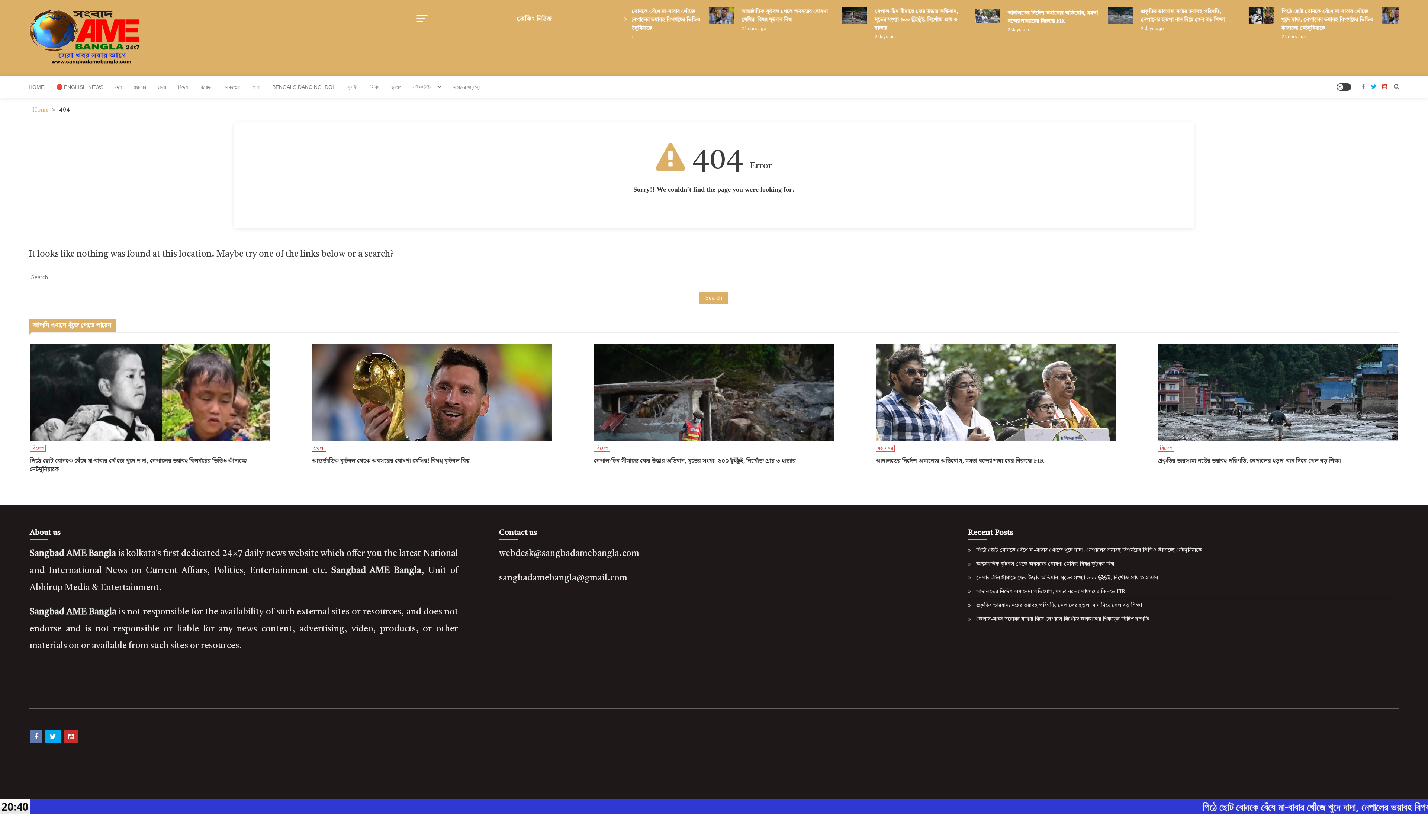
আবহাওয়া (232, 87)
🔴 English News (79, 87)
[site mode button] (1344, 87)
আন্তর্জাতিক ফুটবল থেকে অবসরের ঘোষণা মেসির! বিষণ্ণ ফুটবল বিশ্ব (391, 461)
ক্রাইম (352, 87)
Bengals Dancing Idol (303, 87)
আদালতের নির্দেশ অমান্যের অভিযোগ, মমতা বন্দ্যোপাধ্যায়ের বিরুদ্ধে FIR (960, 461)
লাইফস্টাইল (422, 87)
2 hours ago (720, 28)
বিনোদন (206, 87)
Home (36, 87)
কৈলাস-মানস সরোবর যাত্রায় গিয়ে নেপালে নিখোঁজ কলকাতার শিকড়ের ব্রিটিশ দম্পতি (1062, 619)
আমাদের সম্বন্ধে (466, 87)
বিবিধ (374, 87)
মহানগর (140, 87)
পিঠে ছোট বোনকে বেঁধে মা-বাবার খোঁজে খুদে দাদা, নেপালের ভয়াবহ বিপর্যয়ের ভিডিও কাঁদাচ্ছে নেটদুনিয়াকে (1294, 20)
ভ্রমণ (396, 87)
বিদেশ (183, 87)
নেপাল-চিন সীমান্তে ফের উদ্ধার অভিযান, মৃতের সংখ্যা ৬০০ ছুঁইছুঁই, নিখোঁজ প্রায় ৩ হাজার (882, 20)
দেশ (118, 87)
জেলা (162, 87)
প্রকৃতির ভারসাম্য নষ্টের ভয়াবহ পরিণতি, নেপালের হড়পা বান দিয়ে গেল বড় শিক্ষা (1249, 461)
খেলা (256, 87)
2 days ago (852, 36)
